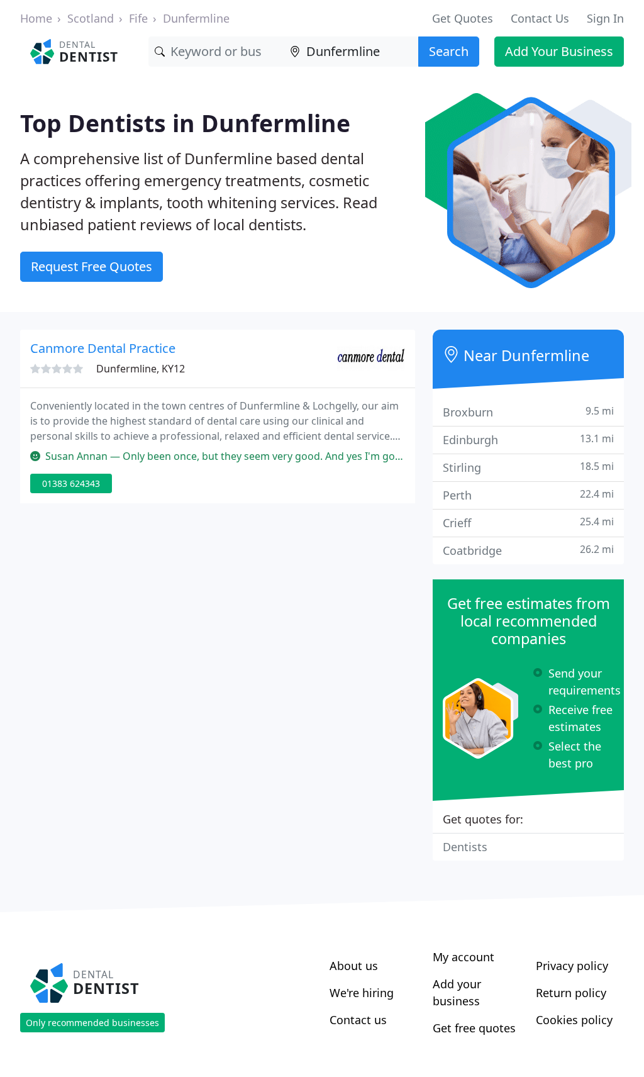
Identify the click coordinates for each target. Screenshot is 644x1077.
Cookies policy (574, 1019)
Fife (138, 18)
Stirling (528, 467)
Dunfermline (196, 18)
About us (354, 965)
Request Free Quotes (91, 266)
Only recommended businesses (92, 1023)
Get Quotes (462, 18)
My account (463, 956)
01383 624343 (71, 483)
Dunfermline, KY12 (140, 369)
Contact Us (540, 18)
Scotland (90, 18)
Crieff (528, 522)
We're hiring (362, 992)
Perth (528, 495)
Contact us (358, 1019)
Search (449, 51)
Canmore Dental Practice (102, 348)
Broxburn (528, 412)
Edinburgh (528, 439)
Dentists (465, 846)
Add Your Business (559, 51)
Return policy (571, 992)
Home (36, 18)
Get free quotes (474, 1027)
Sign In (605, 18)
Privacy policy (572, 965)
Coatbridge (528, 550)
